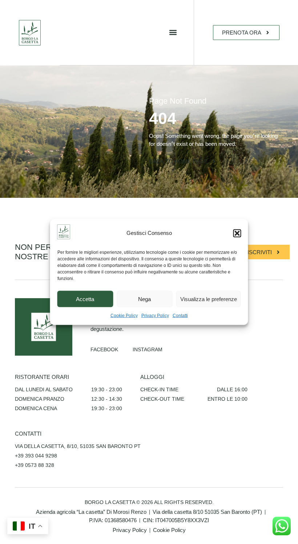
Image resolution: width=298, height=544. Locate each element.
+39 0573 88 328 (34, 465)
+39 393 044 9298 (36, 456)
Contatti (180, 315)
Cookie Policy (124, 315)
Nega (144, 299)
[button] (237, 233)
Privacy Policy (155, 315)
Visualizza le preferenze (208, 299)
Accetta (85, 299)
